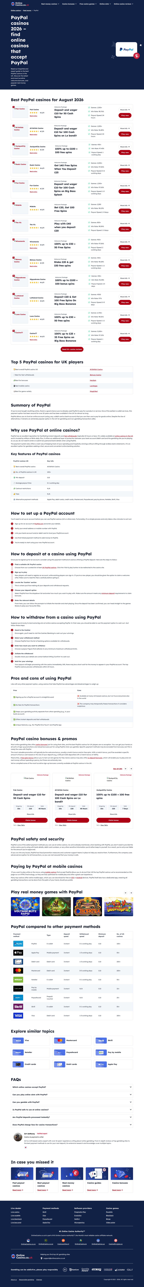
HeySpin (93, 380)
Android (79, 878)
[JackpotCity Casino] (113, 779)
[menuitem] (50, 4)
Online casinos (16, 10)
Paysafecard (47, 1219)
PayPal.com (38, 524)
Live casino (15, 1212)
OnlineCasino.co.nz (28, 1244)
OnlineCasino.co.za (46, 1244)
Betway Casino (95, 375)
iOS (72, 878)
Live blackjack (16, 1219)
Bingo (108, 1219)
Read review (33, 116)
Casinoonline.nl (63, 1244)
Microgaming (79, 1222)
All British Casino (96, 369)
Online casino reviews (122, 4)
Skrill (44, 1212)
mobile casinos (50, 872)
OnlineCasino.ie (81, 1244)
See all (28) (117, 769)
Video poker (110, 1222)
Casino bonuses (68, 4)
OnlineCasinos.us (98, 1244)
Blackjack (109, 1215)
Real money (27, 10)
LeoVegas (93, 386)
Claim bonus (30, 820)
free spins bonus (27, 758)
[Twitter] (25, 1147)
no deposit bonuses (95, 758)
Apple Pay (46, 1222)
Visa (44, 1215)
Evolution (78, 1215)
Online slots (104, 4)
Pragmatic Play (80, 1212)
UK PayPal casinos (49, 567)
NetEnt (77, 1219)
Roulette (109, 1212)
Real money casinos (49, 4)
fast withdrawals (70, 436)
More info (123, 110)
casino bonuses (41, 744)
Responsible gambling (26, 1280)
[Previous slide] (126, 769)
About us (14, 1280)
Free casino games (87, 4)
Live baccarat (16, 1222)
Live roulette (15, 1215)
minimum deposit (108, 593)
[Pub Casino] (30, 779)
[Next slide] (131, 769)
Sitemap (39, 1280)
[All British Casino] (72, 779)
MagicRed (93, 391)
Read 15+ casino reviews (72, 349)
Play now (125, 115)
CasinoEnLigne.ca (115, 1244)
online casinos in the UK (124, 436)
